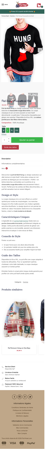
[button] (39, 5)
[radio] (3, 130)
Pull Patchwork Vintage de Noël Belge (19, 348)
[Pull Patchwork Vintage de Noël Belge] (19, 319)
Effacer (4, 134)
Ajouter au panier (27, 140)
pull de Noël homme (21, 221)
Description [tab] (6, 159)
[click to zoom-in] (22, 50)
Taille (4, 126)
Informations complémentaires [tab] (13, 164)
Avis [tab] (4, 168)
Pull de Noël (5, 16)
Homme (12, 16)
